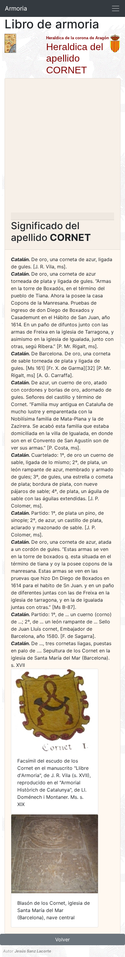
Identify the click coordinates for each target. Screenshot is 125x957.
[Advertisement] (62, 147)
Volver (62, 939)
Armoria (16, 8)
